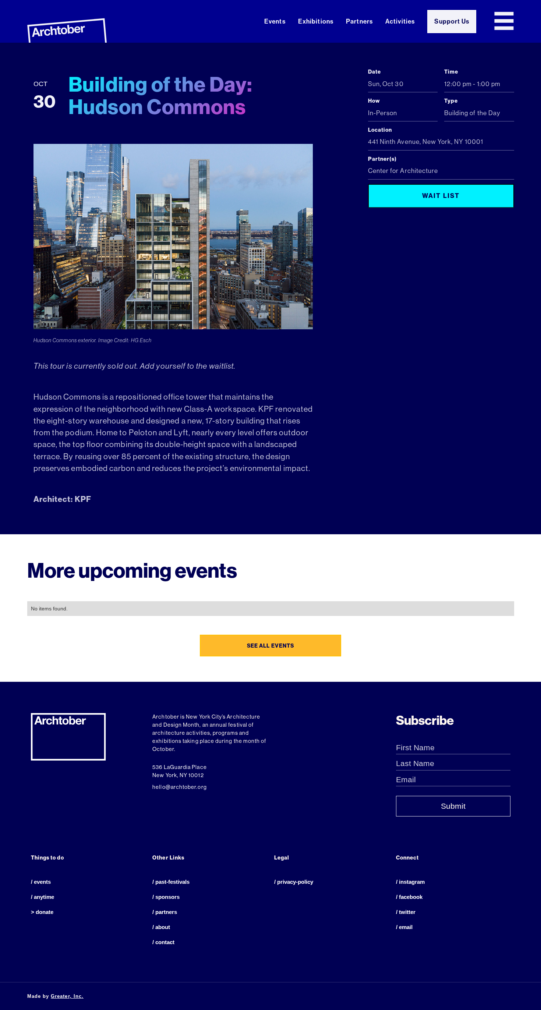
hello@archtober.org (179, 787)
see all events (270, 645)
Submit (453, 806)
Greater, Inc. (67, 996)
